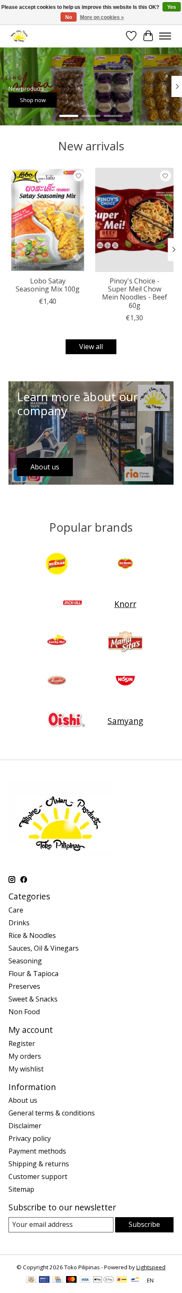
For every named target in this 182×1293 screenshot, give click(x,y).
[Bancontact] (135, 1280)
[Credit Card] (57, 1280)
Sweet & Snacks (33, 999)
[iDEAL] (121, 1280)
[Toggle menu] (165, 36)
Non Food (24, 1011)
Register (21, 1043)
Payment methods (37, 1151)
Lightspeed (150, 1267)
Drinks (19, 922)
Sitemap (21, 1189)
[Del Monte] (125, 565)
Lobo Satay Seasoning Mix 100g (48, 285)
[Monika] (56, 682)
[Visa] (85, 1280)
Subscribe (144, 1224)
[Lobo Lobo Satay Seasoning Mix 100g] (47, 220)
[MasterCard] (71, 1280)
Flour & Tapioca (33, 973)
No (68, 17)
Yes (171, 7)
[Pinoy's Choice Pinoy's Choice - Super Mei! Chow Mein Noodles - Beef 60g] (134, 220)
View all (91, 346)
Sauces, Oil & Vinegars (43, 948)
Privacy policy (29, 1138)
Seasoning (25, 961)
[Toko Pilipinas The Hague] (19, 35)
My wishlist (26, 1069)
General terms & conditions (51, 1113)
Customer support (37, 1176)
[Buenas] (56, 565)
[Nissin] (125, 682)
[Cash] (31, 1280)
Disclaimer (24, 1125)
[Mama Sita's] (125, 643)
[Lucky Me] (56, 643)
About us (22, 1100)
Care (15, 910)
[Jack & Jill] (72, 604)
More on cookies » (102, 17)
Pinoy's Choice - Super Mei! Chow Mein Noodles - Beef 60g (134, 293)
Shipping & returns (38, 1163)
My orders (24, 1056)
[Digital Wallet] (103, 1280)
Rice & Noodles (32, 935)
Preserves (24, 986)
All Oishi (57, 99)
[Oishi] (65, 721)
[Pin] (44, 1280)
